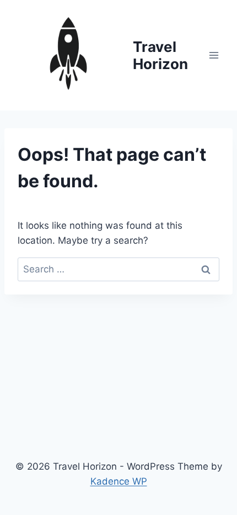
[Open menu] (213, 55)
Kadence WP (118, 481)
